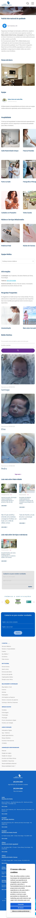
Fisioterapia (5, 715)
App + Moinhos (6, 732)
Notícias (4, 692)
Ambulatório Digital (7, 730)
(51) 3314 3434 (11, 280)
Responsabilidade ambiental (9, 763)
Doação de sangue (7, 755)
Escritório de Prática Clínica (9, 758)
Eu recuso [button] (21, 907)
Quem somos (5, 669)
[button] (10, 82)
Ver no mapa (4, 806)
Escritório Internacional (8, 740)
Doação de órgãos (6, 753)
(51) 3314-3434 (18, 782)
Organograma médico (7, 677)
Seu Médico (5, 654)
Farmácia (4, 710)
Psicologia (4, 717)
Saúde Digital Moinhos (7, 735)
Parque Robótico (6, 738)
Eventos (4, 689)
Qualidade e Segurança (8, 761)
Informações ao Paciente (8, 697)
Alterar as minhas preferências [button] (20, 911)
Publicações (5, 694)
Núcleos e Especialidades (8, 648)
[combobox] (18, 261)
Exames (4, 651)
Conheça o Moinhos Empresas (10, 702)
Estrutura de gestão (7, 674)
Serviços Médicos (6, 646)
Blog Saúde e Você (7, 687)
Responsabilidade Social (8, 766)
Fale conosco (5, 659)
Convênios (4, 656)
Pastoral (4, 750)
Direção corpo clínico (7, 679)
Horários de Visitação (7, 722)
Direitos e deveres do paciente (10, 700)
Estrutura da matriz (7, 671)
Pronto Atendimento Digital (9, 720)
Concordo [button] (21, 904)
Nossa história (5, 666)
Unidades (4, 743)
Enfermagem (5, 712)
